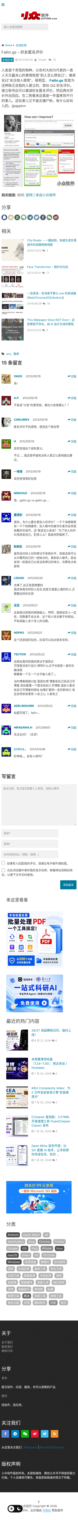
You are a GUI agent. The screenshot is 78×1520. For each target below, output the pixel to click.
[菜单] (4, 5)
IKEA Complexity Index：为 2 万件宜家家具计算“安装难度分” (50, 1092)
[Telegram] (15, 1433)
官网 (29, 195)
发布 (4, 1378)
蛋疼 (16, 354)
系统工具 (40, 1296)
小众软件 (26, 1506)
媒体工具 (40, 1269)
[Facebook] (5, 1433)
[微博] (35, 1433)
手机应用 (45, 1275)
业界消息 (30, 1262)
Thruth (42, 59)
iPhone (47, 1248)
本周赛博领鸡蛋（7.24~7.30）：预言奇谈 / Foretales (49, 1063)
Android (13, 1235)
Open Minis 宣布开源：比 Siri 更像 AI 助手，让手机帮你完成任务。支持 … (50, 1150)
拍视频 (12, 1282)
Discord (58, 1447)
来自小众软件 (46, 195)
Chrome (44, 1241)
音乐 (63, 1303)
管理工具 (13, 1296)
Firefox (59, 1241)
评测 (27, 1303)
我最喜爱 (29, 1275)
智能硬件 (26, 1282)
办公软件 (60, 1262)
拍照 (59, 1275)
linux (59, 1248)
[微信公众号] (25, 1433)
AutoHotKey (16, 1241)
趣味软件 (40, 1303)
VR (36, 1255)
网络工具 (56, 1296)
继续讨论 (7, 1351)
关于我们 (7, 1342)
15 (54, 59)
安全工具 (56, 1269)
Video (26, 1255)
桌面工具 (42, 1282)
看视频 (38, 1289)
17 (47, 272)
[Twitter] (44, 1433)
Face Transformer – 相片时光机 (47, 267)
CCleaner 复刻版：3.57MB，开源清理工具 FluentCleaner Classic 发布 (51, 1121)
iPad (34, 1248)
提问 (4, 1396)
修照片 (45, 1262)
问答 (53, 1303)
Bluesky (45, 1447)
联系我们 (7, 1346)
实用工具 (13, 1275)
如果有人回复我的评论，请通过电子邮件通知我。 (38, 863)
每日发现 (59, 1282)
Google (12, 1248)
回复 (73, 376)
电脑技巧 (24, 1289)
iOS (24, 1248)
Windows (14, 1262)
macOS (12, 1255)
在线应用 (7, 59)
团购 (10, 1269)
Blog (31, 1241)
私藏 (50, 1289)
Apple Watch (31, 1235)
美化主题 (13, 1303)
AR (46, 1235)
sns (8, 354)
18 (48, 303)
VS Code (49, 1255)
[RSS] (54, 1433)
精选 (27, 1296)
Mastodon (30, 1447)
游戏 (10, 1289)
